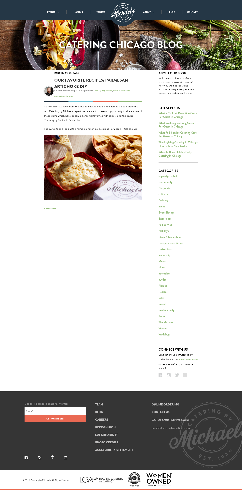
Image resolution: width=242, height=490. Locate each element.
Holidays (164, 231)
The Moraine (166, 322)
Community (165, 182)
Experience (107, 90)
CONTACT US (161, 412)
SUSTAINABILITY (106, 435)
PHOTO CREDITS (106, 442)
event (162, 206)
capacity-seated (168, 176)
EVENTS (51, 12)
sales (161, 298)
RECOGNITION (105, 427)
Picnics (163, 286)
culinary (97, 90)
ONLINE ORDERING (165, 404)
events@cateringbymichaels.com (171, 428)
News (162, 267)
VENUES (100, 12)
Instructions (59, 96)
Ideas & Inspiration (121, 90)
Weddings (164, 334)
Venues (163, 328)
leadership (164, 255)
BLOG (172, 12)
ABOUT (147, 12)
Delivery (163, 200)
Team (162, 316)
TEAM (99, 404)
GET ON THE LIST (55, 418)
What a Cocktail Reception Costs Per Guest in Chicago (178, 115)
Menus (163, 261)
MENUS (79, 12)
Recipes (69, 96)
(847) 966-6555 (179, 420)
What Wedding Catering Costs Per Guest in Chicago (176, 124)
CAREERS (101, 420)
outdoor (163, 279)
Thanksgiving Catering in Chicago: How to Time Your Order (178, 144)
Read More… (51, 208)
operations (165, 273)
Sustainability (166, 310)
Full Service (165, 225)
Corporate (164, 188)
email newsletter (188, 359)
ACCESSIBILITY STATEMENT (114, 450)
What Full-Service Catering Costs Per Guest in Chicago (178, 134)
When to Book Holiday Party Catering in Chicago (175, 154)
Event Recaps (167, 212)
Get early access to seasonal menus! (46, 403)
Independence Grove (171, 243)
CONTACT (192, 12)
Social (162, 304)
